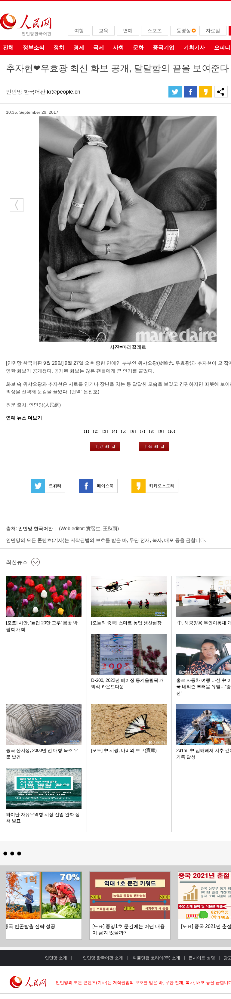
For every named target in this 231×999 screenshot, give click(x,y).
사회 (118, 48)
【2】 (95, 431)
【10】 (171, 431)
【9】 (161, 431)
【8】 (151, 431)
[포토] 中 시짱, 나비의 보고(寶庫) (124, 750)
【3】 (105, 431)
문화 (138, 48)
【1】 (86, 431)
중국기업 (163, 48)
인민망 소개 (56, 957)
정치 (59, 48)
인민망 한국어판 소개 (103, 957)
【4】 (114, 431)
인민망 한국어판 (35, 528)
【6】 (133, 431)
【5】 (123, 431)
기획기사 (194, 48)
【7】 (142, 431)
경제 (78, 48)
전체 (8, 48)
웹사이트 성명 (202, 957)
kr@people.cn (63, 92)
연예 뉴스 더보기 (24, 417)
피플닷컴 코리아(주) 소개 (155, 957)
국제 (98, 48)
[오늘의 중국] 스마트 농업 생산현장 (126, 622)
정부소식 (34, 48)
